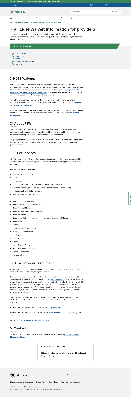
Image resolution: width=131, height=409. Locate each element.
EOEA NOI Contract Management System (35, 320)
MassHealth (25, 22)
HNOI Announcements (57, 312)
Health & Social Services (21, 18)
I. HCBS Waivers (20, 54)
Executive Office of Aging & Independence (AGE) (46, 22)
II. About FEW (19, 56)
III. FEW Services (20, 59)
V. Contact (18, 64)
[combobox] (96, 12)
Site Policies (53, 382)
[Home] (11, 18)
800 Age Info (56, 307)
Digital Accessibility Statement (21, 382)
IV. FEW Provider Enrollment (24, 62)
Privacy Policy (41, 382)
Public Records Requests (70, 382)
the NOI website (57, 279)
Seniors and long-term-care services (45, 18)
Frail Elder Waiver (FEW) (65, 18)
